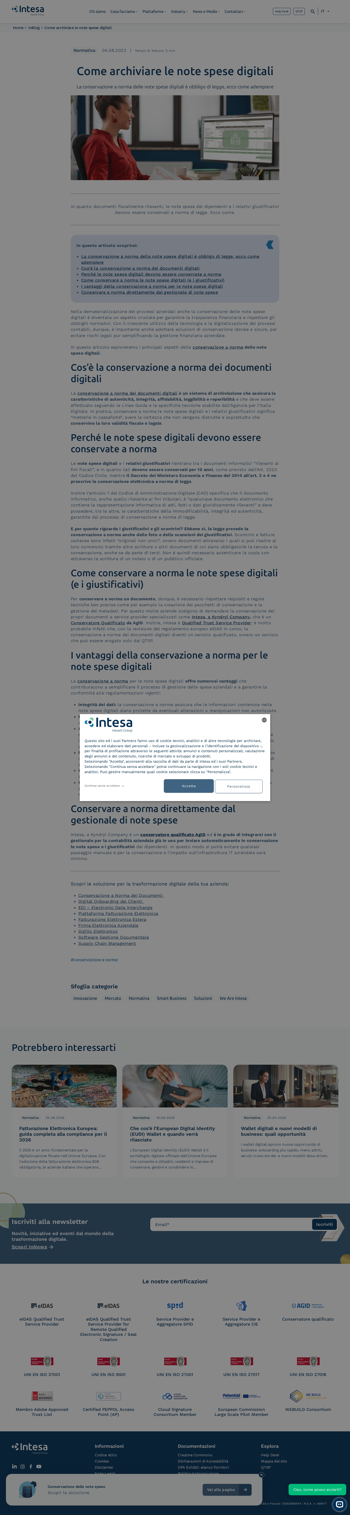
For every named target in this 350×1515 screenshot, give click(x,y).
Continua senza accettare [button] (102, 785)
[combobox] (264, 719)
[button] (240, 786)
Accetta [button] (189, 786)
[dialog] (175, 757)
